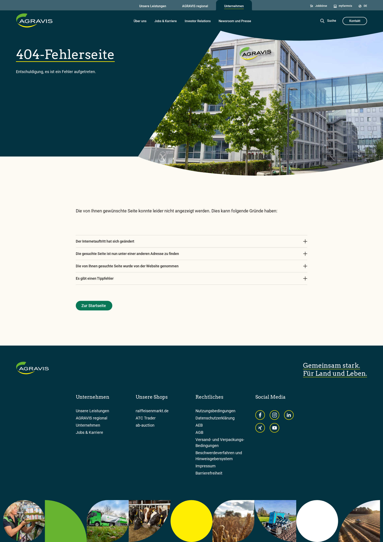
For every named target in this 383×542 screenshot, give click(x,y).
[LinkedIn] (289, 415)
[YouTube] (274, 428)
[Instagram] (274, 415)
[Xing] (260, 428)
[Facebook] (260, 415)
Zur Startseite (93, 305)
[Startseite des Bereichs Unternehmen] (34, 20)
